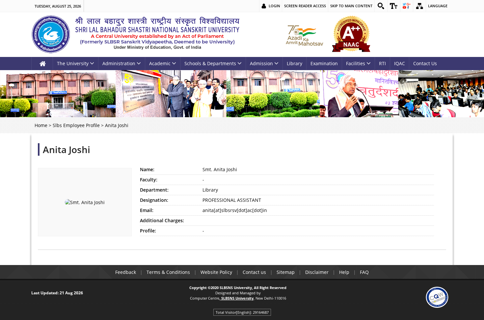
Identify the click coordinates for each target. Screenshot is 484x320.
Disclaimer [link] (317, 272)
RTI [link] (382, 63)
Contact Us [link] (425, 63)
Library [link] (294, 63)
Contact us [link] (254, 272)
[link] (381, 6)
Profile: (148, 230)
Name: (147, 169)
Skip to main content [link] (351, 5)
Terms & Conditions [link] (168, 272)
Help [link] (344, 272)
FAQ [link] (364, 272)
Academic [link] (160, 63)
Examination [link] (324, 63)
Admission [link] (261, 63)
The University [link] (73, 63)
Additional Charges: (162, 220)
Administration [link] (118, 63)
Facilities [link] (355, 63)
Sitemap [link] (286, 272)
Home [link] (41, 125)
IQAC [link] (399, 63)
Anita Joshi (66, 149)
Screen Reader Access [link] (305, 5)
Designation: (154, 200)
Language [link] (437, 5)
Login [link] (274, 5)
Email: (146, 210)
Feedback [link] (125, 272)
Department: (154, 190)
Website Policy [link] (216, 272)
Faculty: (148, 179)
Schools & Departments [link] (210, 63)
